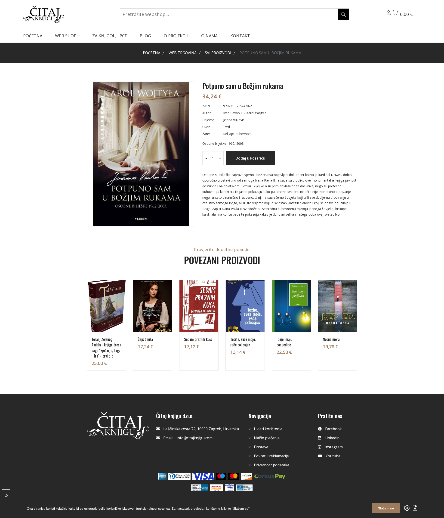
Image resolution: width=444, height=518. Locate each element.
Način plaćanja (267, 437)
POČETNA (32, 35)
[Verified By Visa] (229, 488)
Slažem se (386, 508)
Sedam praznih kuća (198, 339)
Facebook (333, 428)
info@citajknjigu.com (195, 437)
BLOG (145, 35)
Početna (151, 52)
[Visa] (203, 476)
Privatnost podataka (271, 465)
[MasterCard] (221, 476)
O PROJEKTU (176, 35)
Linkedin (332, 437)
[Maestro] (234, 476)
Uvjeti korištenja (268, 428)
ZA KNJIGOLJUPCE (109, 35)
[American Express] (162, 476)
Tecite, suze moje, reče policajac (243, 342)
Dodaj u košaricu (250, 158)
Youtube (333, 455)
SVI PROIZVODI (218, 52)
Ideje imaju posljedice (284, 342)
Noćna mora (331, 339)
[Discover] (246, 476)
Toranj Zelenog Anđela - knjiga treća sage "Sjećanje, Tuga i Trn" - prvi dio (106, 347)
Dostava (261, 446)
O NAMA (209, 35)
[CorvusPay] (270, 476)
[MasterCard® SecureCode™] (216, 488)
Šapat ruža (145, 339)
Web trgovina (183, 52)
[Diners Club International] (179, 476)
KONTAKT (240, 35)
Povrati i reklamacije (271, 455)
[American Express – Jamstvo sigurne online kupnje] (199, 488)
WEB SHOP (66, 35)
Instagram (334, 446)
